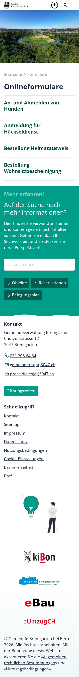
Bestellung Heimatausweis (36, 148)
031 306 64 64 (23, 356)
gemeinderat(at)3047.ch (32, 364)
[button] (74, 5)
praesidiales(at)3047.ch (32, 374)
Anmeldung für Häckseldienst (22, 128)
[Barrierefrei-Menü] (54, 5)
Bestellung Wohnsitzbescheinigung (32, 168)
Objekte (19, 283)
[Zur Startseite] (16, 5)
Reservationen (52, 283)
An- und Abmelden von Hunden (31, 105)
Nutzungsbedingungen (27, 669)
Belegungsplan (26, 295)
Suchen (65, 5)
